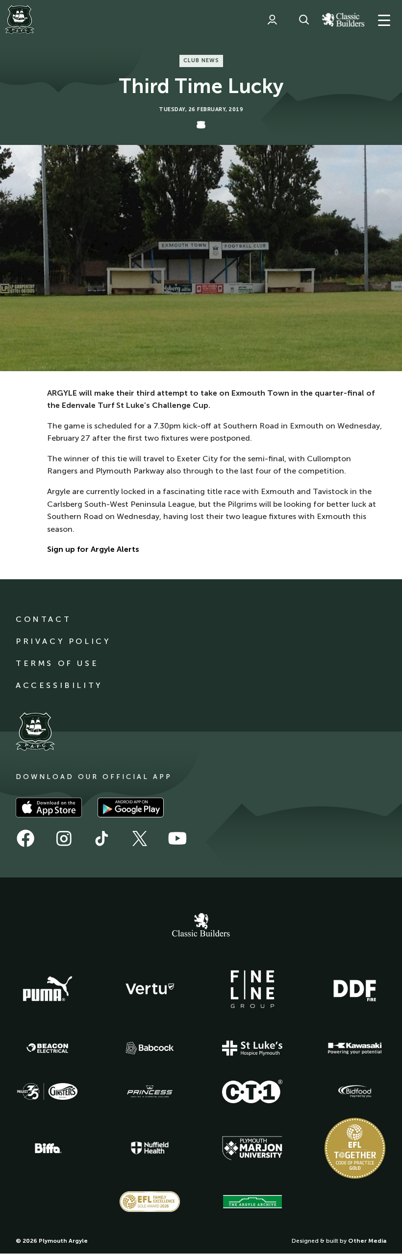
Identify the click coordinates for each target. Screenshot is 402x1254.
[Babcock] (150, 1048)
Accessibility (59, 685)
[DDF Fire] (355, 989)
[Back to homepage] (19, 19)
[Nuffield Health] (150, 1148)
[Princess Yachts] (150, 1091)
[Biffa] (47, 1148)
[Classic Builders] (201, 926)
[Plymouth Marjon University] (252, 1148)
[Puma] (47, 989)
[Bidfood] (355, 1091)
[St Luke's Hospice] (252, 1048)
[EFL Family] (150, 1201)
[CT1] (252, 1091)
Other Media (367, 1240)
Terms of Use (57, 663)
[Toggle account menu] (272, 19)
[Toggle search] (304, 19)
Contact (43, 619)
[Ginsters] (47, 1091)
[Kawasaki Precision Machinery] (355, 1048)
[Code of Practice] (355, 1148)
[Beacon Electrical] (47, 1048)
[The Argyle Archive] (252, 1201)
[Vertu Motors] (150, 988)
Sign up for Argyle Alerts (93, 549)
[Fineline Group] (252, 989)
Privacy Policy (63, 641)
